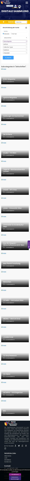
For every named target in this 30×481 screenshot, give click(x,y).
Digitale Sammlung (15, 11)
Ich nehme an (15, 474)
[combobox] (15, 41)
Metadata (6, 34)
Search (9, 57)
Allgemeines (7, 456)
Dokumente (10, 81)
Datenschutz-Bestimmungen (15, 478)
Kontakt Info (7, 461)
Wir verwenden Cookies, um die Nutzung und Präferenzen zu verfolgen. (15, 471)
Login (5, 458)
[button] (9, 6)
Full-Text (14, 34)
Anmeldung (7, 459)
